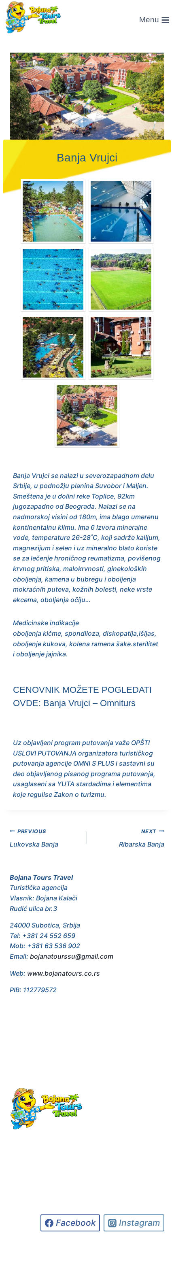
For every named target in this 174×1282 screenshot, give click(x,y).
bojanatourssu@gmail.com (71, 956)
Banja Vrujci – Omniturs (89, 703)
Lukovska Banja (34, 838)
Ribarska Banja (141, 838)
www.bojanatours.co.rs (63, 973)
